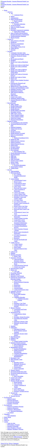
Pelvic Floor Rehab (19, 390)
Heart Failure (17, 247)
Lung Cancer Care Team (20, 207)
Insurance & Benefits (12, 426)
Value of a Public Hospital (17, 27)
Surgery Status (14, 162)
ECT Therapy (17, 174)
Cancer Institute (15, 179)
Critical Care (14, 251)
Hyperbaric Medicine (16, 273)
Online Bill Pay (15, 48)
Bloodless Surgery (19, 362)
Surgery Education (19, 368)
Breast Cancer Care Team (21, 206)
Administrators (14, 18)
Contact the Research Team (21, 289)
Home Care (14, 78)
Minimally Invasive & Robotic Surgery (20, 364)
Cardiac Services (15, 242)
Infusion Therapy (15, 274)
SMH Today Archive (16, 113)
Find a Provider (18, 383)
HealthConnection (15, 131)
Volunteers (7, 414)
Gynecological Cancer (20, 183)
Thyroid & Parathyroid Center (18, 371)
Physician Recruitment (13, 402)
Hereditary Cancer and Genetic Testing (20, 197)
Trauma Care (14, 374)
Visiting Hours (14, 168)
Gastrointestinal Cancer (20, 180)
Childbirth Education (19, 297)
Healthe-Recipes (15, 109)
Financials (13, 28)
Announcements (18, 288)
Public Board (7, 417)
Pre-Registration (15, 148)
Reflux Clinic (17, 256)
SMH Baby (14, 157)
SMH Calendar (15, 104)
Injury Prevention (18, 376)
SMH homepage (17, 436)
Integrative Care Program (17, 276)
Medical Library (11, 399)
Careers (6, 421)
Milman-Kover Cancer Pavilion (19, 86)
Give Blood (10, 412)
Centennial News (18, 15)
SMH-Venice (14, 95)
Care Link (16, 271)
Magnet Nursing (15, 37)
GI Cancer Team (18, 200)
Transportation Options (17, 166)
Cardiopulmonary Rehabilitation (18, 355)
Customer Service (15, 45)
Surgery (13, 361)
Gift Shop (13, 130)
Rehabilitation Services (17, 347)
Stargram (13, 50)
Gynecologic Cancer (19, 220)
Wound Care (14, 393)
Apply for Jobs (11, 423)
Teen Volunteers (11, 415)
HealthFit (13, 60)
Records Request (15, 154)
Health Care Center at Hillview (19, 69)
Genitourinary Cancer (19, 185)
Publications (17, 286)
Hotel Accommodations (17, 135)
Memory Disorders (16, 308)
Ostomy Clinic (18, 394)
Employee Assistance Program (15, 406)
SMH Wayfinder (15, 159)
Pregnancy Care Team (20, 303)
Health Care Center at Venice (18, 77)
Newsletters (17, 311)
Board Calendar (18, 21)
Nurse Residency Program (14, 428)
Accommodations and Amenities (19, 122)
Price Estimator (15, 150)
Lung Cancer (17, 186)
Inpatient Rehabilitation (20, 349)
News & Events (11, 103)
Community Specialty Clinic (18, 53)
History (13, 16)
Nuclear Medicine (18, 346)
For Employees (8, 405)
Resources (16, 238)
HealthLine (14, 42)
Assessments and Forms (20, 309)
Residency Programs (12, 403)
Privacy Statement (13, 443)
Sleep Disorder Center (16, 359)
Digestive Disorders (16, 254)
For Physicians (8, 397)
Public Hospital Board (16, 19)
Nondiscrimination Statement (18, 36)
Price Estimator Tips (19, 151)
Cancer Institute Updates (17, 116)
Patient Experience (15, 142)
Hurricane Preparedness (17, 119)
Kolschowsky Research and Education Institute (18, 83)
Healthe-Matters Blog (16, 106)
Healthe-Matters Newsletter (18, 110)
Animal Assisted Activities (21, 218)
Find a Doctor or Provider (17, 40)
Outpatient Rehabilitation (20, 353)
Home (5, 10)
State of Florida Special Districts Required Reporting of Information (20, 33)
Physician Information (20, 165)
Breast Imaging (18, 382)
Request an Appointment (17, 43)
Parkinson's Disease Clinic (21, 321)
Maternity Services (15, 292)
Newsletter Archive (16, 112)
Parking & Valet (15, 139)
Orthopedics (14, 327)
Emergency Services (16, 257)
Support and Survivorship (21, 195)
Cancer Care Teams (19, 192)
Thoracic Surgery (15, 370)
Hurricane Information (16, 411)
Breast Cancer (17, 182)
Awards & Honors (15, 25)
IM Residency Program (13, 424)
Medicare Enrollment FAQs (21, 138)
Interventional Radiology (20, 344)
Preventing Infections (19, 24)
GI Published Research (20, 224)
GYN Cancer (17, 388)
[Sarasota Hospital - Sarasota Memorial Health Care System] (15, 3)
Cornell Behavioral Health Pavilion (20, 54)
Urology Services (15, 379)
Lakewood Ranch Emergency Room (19, 260)
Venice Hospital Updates (17, 115)
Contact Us (10, 39)
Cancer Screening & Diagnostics (19, 190)
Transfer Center (15, 163)
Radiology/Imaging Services (18, 343)
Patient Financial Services (17, 144)
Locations (9, 51)
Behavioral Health (15, 172)
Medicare (13, 136)
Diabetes (13, 253)
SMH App (13, 156)
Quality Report (14, 22)
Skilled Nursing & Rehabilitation (19, 351)
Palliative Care (14, 338)
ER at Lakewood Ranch (17, 59)
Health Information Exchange (18, 153)
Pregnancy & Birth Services (21, 391)
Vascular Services (15, 396)
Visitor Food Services (16, 128)
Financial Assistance (16, 127)
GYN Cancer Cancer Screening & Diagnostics (20, 222)
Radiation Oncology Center (18, 89)
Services (9, 169)
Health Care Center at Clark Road (19, 65)
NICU (15, 302)
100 (12, 13)
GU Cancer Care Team (20, 201)
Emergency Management (13, 409)
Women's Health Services (17, 380)
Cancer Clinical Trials (19, 194)
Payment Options (15, 147)
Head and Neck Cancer (20, 188)
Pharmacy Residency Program (15, 429)
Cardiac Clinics (18, 245)
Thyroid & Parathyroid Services (19, 373)
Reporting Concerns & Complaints (20, 30)
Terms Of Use (4, 443)
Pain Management (15, 336)
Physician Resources (12, 400)
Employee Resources (12, 408)
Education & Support (19, 329)
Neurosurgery (17, 367)
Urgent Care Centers (16, 97)
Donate (6, 418)
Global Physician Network (21, 265)
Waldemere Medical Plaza (17, 98)
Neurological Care (15, 312)
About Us (9, 12)
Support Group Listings (17, 160)
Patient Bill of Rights (19, 31)
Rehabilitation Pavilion (17, 91)
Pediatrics (13, 339)
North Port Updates (16, 118)
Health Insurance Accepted (18, 133)
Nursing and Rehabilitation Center (20, 87)
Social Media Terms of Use (18, 46)
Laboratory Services (16, 291)
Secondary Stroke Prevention (21, 317)
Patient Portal (14, 145)
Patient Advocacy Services (18, 141)
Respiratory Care (15, 358)
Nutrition (13, 326)
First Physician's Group (17, 268)
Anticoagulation (15, 171)
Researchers (17, 285)
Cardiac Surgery (18, 244)
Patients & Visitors (12, 121)
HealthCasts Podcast (16, 107)
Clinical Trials (17, 280)
